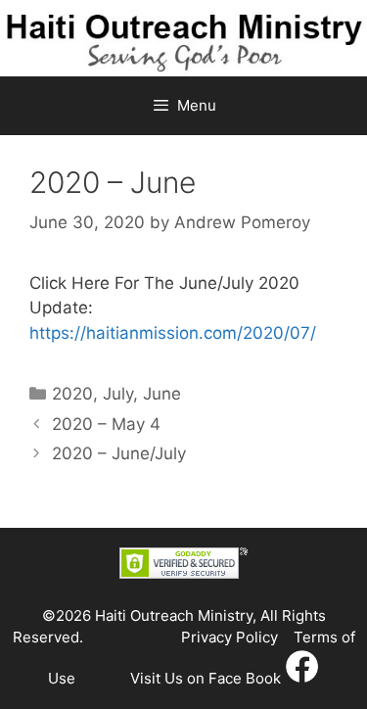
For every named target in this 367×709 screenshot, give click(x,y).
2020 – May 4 (106, 424)
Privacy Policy (229, 637)
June (162, 393)
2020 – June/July (119, 453)
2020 (72, 393)
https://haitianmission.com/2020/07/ (172, 333)
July (118, 393)
